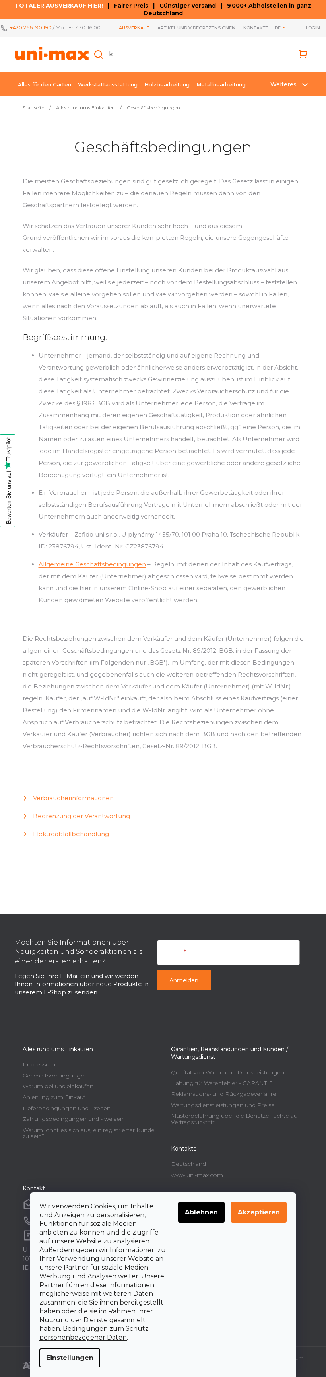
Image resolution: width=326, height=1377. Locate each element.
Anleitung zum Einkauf (50, 1097)
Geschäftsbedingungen (52, 1075)
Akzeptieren (256, 1212)
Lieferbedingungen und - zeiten (63, 1108)
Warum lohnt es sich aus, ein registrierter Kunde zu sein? (85, 1133)
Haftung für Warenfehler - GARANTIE (219, 1083)
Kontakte (253, 28)
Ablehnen (198, 1212)
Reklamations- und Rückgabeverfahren (222, 1093)
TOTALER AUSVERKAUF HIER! (56, 5)
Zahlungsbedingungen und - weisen (69, 1118)
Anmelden (181, 980)
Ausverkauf (131, 28)
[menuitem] (41, 84)
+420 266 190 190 (31, 27)
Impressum (35, 1064)
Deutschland (185, 1163)
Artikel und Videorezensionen (194, 28)
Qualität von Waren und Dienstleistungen (224, 1072)
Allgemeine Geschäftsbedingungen (89, 564)
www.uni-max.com (194, 1175)
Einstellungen (67, 1357)
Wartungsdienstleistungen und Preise (220, 1105)
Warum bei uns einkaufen (54, 1086)
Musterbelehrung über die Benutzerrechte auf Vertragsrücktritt (232, 1118)
